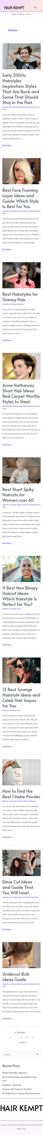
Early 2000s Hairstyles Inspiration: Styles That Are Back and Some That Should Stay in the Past (20, 88)
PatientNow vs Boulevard (11, 1085)
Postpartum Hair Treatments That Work (17, 1089)
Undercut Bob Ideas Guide (15, 976)
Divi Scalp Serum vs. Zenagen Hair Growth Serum (21, 1093)
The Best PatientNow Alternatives (14, 1072)
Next (23, 1042)
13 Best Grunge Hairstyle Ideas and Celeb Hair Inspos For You (21, 697)
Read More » (7, 145)
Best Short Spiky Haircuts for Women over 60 (18, 494)
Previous (20, 1032)
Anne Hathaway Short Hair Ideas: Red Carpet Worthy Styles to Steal (21, 393)
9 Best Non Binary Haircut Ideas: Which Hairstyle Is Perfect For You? (20, 596)
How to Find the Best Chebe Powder (21, 793)
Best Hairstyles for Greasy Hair (20, 296)
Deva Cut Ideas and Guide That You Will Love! (17, 887)
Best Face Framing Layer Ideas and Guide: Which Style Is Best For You (20, 198)
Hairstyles (5, 107)
